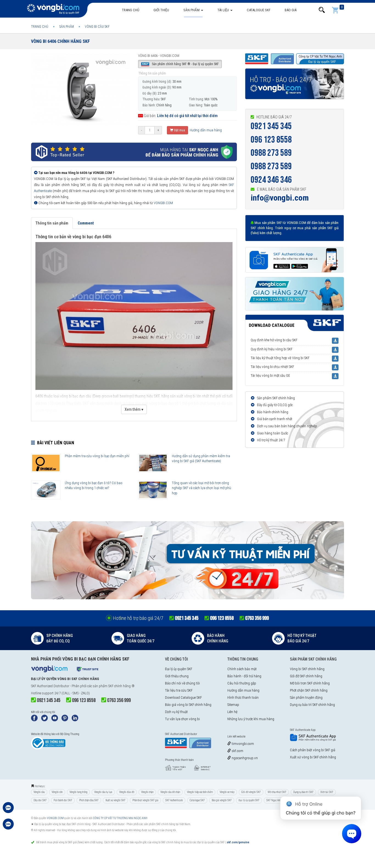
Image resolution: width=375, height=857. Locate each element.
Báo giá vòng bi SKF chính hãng (188, 705)
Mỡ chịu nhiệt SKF (277, 792)
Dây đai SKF (40, 800)
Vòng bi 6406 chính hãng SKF (60, 41)
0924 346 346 (271, 179)
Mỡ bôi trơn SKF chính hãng (310, 683)
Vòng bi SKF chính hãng (307, 669)
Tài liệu (223, 10)
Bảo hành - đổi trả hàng (244, 676)
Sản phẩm (191, 10)
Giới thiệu (161, 10)
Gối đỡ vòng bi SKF (251, 792)
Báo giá (290, 10)
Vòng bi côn (57, 792)
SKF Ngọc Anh (273, 800)
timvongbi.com (242, 744)
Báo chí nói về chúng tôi (182, 683)
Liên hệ (232, 712)
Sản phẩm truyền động (306, 697)
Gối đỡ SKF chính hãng (306, 676)
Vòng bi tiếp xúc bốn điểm (200, 792)
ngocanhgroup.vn (244, 758)
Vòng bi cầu (39, 792)
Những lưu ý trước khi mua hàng (250, 719)
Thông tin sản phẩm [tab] (51, 223)
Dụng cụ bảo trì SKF (303, 792)
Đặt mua (179, 130)
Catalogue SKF (258, 10)
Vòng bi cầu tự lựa (103, 792)
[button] (322, 10)
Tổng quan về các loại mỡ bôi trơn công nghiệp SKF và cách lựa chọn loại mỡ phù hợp (201, 488)
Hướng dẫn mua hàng (205, 130)
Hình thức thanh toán (243, 697)
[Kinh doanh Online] (8, 810)
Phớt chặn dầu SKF (89, 800)
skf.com (237, 751)
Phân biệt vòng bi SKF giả (145, 800)
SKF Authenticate (174, 800)
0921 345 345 (271, 126)
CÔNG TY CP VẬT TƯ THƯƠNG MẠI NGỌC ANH (120, 818)
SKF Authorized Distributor (50, 686)
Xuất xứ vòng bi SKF (115, 800)
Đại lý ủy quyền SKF (178, 669)
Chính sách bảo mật (242, 669)
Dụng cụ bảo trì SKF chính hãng (312, 705)
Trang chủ (130, 10)
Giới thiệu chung (177, 676)
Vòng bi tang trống (78, 792)
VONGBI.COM (163, 203)
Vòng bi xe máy (227, 792)
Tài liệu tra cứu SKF (178, 690)
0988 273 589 (271, 153)
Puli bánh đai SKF (63, 800)
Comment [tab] (86, 223)
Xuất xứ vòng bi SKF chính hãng (313, 757)
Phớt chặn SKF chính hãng (309, 690)
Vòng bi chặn (147, 792)
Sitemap (233, 705)
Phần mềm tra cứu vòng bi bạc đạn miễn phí (97, 456)
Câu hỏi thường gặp (241, 683)
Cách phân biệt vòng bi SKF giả (312, 750)
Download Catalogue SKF (183, 697)
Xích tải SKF (326, 792)
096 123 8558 (271, 139)
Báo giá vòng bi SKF (222, 800)
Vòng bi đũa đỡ (126, 792)
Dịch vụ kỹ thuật (176, 712)
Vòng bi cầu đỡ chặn (170, 792)
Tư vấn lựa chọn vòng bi (182, 719)
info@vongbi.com (280, 198)
